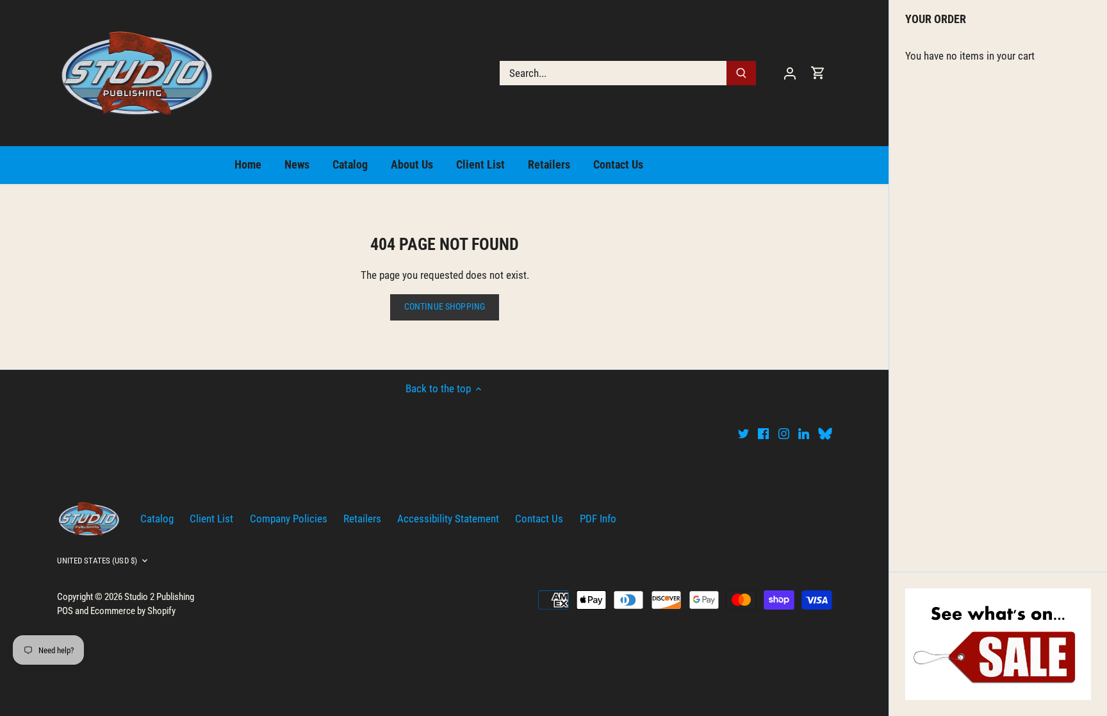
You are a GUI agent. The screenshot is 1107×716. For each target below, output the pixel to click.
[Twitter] (743, 433)
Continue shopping (444, 306)
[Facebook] (763, 433)
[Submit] (742, 73)
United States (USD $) (97, 560)
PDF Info (598, 518)
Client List (211, 518)
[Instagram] (783, 433)
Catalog (157, 518)
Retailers (362, 518)
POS (65, 611)
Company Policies (288, 518)
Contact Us (539, 518)
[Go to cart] (818, 72)
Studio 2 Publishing (159, 597)
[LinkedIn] (803, 433)
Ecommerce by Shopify (133, 611)
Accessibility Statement (448, 518)
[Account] (790, 72)
